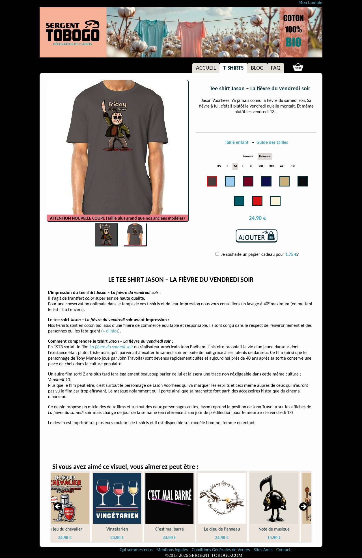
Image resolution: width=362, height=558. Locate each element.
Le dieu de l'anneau (182, 529)
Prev (58, 506)
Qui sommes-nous (136, 550)
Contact (283, 550)
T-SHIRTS (233, 68)
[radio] (248, 156)
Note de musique (234, 529)
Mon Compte (310, 3)
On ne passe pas (286, 529)
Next (303, 506)
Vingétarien (77, 529)
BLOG (257, 68)
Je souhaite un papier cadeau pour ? (259, 254)
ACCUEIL (206, 68)
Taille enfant (237, 142)
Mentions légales (172, 550)
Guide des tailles (272, 142)
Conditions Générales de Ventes (221, 550)
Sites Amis (263, 550)
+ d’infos (110, 331)
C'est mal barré (129, 529)
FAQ (275, 68)
